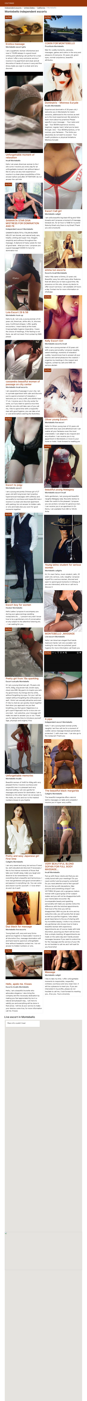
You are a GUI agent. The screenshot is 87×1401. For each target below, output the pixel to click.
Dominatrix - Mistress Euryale (61, 102)
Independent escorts (13, 8)
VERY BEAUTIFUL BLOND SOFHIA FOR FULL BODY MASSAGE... (59, 866)
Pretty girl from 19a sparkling (22, 678)
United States (29, 8)
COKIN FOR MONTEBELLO (60, 43)
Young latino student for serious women (63, 566)
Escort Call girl (53, 211)
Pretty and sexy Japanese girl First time (22, 857)
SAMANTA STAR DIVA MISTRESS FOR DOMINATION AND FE (22, 223)
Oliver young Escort (56, 419)
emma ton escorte (55, 270)
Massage (50, 972)
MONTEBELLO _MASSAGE (60, 633)
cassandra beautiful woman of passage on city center (23, 383)
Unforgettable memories (19, 775)
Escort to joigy (14, 485)
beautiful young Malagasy (59, 489)
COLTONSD (9, 3)
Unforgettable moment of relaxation (20, 156)
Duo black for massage (19, 926)
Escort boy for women (18, 604)
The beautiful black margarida (62, 790)
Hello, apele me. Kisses (19, 984)
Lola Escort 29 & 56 (17, 312)
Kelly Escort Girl (54, 340)
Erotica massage (15, 44)
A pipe (48, 719)
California (41, 8)
